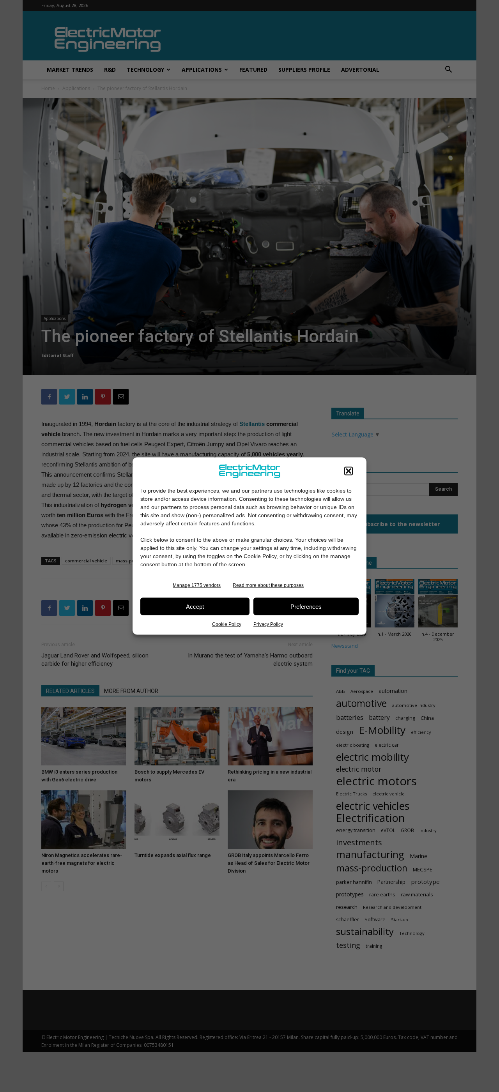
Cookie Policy (226, 624)
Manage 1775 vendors (197, 585)
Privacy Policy (268, 624)
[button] (348, 471)
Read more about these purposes (268, 585)
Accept (195, 606)
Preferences (306, 606)
